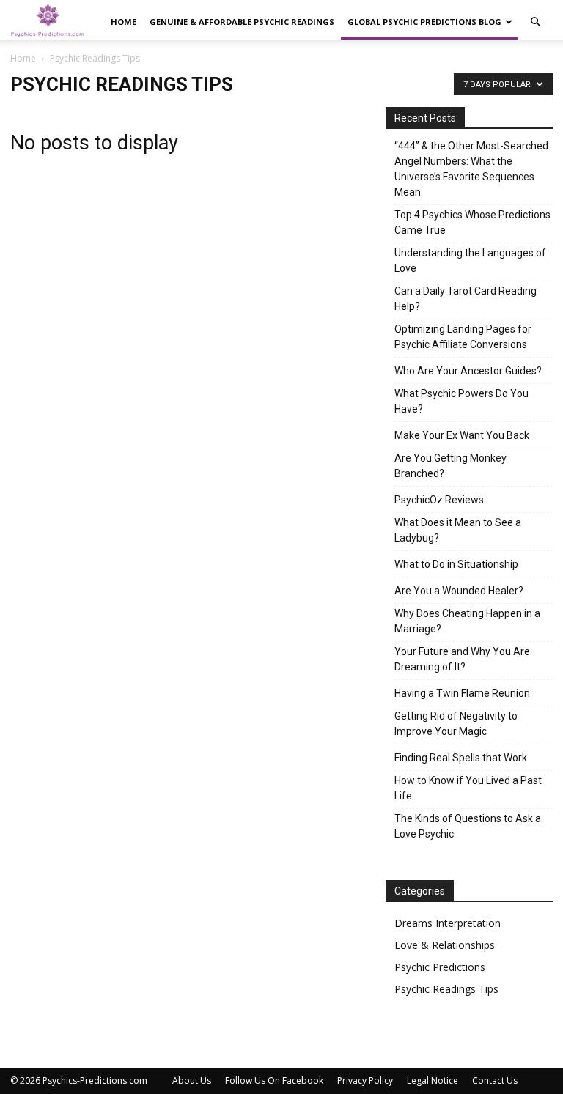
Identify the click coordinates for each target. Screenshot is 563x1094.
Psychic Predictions (439, 967)
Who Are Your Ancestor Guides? (468, 371)
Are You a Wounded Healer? (458, 590)
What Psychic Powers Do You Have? (461, 401)
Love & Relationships (444, 945)
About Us (191, 1080)
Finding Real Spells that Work (460, 758)
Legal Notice (432, 1080)
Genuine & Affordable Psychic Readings (242, 21)
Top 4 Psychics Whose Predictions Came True (472, 222)
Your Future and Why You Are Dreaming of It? (462, 659)
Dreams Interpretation (447, 923)
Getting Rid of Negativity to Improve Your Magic (456, 723)
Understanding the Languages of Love (470, 260)
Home (123, 21)
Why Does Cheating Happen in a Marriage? (467, 621)
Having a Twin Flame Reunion (462, 693)
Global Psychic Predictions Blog (424, 21)
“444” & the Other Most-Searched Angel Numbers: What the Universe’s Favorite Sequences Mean (471, 169)
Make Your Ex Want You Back (461, 435)
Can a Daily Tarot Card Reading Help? (465, 298)
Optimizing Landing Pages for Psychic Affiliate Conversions (462, 336)
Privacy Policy (365, 1080)
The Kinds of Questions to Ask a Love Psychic (467, 826)
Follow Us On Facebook (274, 1080)
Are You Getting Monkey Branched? (450, 465)
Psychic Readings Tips (446, 989)
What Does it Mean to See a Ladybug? (457, 530)
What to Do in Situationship (456, 564)
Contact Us (495, 1080)
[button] (535, 22)
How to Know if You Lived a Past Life (468, 788)
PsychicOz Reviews (439, 500)
